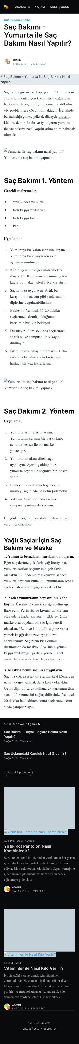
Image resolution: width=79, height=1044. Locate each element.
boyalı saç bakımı (17, 19)
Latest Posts (31, 1028)
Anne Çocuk (59, 6)
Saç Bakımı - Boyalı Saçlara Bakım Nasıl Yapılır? (35, 734)
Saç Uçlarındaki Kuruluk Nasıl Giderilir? (35, 753)
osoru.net (34, 1023)
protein (64, 116)
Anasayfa (22, 6)
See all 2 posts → (18, 772)
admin (16, 60)
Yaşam (40, 6)
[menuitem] (23, 7)
